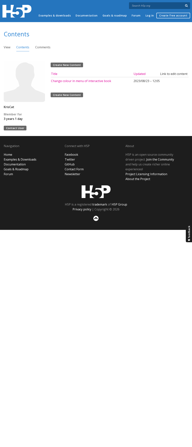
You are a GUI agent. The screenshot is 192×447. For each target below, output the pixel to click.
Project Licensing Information (146, 174)
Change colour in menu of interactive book (81, 81)
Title (54, 74)
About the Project (137, 179)
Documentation (87, 15)
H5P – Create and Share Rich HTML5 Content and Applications (17, 11)
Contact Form (74, 169)
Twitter (70, 159)
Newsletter (72, 174)
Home (8, 154)
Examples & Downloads (20, 159)
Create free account (173, 15)
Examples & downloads (55, 15)
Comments (42, 47)
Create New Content (67, 65)
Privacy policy (82, 209)
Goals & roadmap (115, 15)
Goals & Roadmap (16, 169)
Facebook (71, 154)
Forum (136, 15)
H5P (96, 191)
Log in (150, 15)
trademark (99, 204)
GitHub (70, 164)
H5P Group (119, 204)
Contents (22, 47)
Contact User (15, 128)
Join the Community (160, 159)
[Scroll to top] (96, 221)
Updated (140, 74)
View (7, 47)
